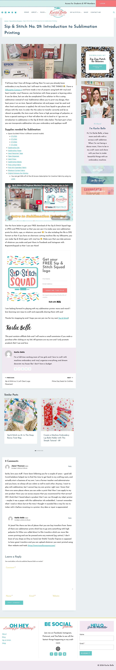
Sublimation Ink (13, 148)
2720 (15, 136)
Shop (86, 12)
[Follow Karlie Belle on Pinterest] (29, 368)
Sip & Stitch (63, 318)
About (4, 634)
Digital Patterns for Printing (18, 173)
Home (26, 12)
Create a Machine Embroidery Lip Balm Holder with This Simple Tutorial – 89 (56, 438)
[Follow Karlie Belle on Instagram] (22, 368)
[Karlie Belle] (58, 12)
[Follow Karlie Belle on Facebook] (15, 368)
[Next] (72, 423)
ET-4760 (14, 145)
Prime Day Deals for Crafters (62, 379)
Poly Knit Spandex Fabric (17, 167)
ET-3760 (14, 142)
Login (102, 3)
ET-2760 (14, 139)
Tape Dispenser (13, 156)
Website (56, 596)
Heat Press (12, 159)
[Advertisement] (97, 272)
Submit (85, 653)
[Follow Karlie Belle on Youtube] (26, 368)
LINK (13, 179)
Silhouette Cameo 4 (13, 90)
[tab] (35, 450)
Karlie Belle (19, 352)
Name (9, 596)
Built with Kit (55, 301)
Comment (10, 568)
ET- (12, 136)
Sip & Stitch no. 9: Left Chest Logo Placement (17, 381)
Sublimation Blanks (15, 162)
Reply (70, 466)
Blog (4, 637)
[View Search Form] (114, 12)
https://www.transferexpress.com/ (41, 546)
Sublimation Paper (14, 150)
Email (32, 596)
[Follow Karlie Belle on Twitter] (19, 368)
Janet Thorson (18, 466)
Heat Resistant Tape (15, 153)
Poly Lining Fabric (14, 165)
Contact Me (96, 12)
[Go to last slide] (6, 423)
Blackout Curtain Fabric (16, 170)
